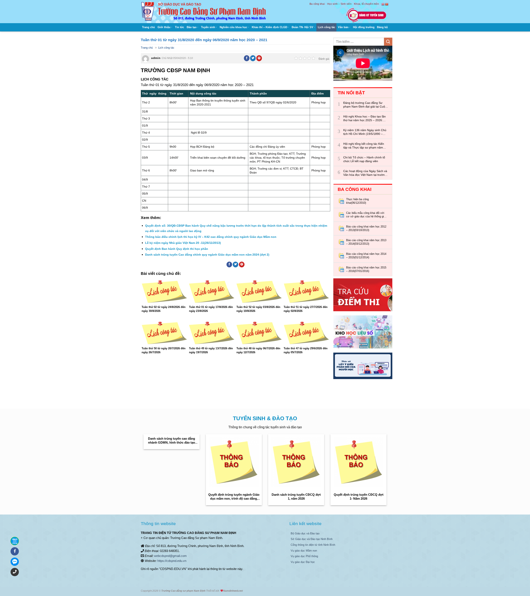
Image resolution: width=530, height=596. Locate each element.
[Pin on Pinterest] (259, 58)
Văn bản (343, 27)
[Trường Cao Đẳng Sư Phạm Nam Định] (204, 12)
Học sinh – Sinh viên (339, 3)
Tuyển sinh (208, 27)
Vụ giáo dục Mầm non (304, 550)
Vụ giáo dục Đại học (303, 562)
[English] (383, 4)
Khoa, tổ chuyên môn (366, 3)
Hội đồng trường (364, 27)
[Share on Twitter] (253, 58)
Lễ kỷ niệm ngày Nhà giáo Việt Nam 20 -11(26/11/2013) (183, 242)
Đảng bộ (382, 27)
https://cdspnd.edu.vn (171, 560)
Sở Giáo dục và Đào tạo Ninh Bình (311, 539)
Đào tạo (191, 27)
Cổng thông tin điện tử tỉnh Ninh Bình (313, 544)
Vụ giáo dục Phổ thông (304, 556)
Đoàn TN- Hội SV (302, 27)
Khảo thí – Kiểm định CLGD (269, 27)
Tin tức (179, 27)
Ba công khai (317, 3)
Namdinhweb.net (233, 590)
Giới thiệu (164, 27)
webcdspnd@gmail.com (170, 556)
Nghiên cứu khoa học (233, 27)
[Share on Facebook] (247, 58)
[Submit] (388, 42)
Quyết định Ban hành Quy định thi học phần (176, 248)
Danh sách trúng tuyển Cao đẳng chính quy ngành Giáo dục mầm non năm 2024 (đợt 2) (207, 254)
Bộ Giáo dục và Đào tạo (305, 533)
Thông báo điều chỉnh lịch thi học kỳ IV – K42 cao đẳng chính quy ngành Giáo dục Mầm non (210, 236)
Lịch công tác (326, 27)
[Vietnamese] (387, 4)
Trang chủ (148, 27)
